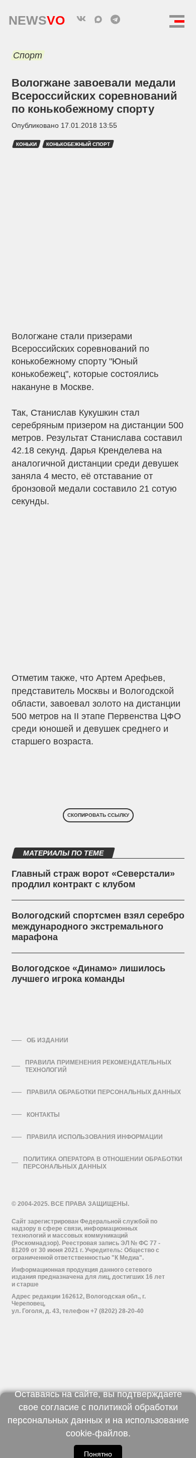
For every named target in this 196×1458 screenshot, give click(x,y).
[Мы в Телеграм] (115, 19)
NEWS (37, 18)
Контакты (43, 1114)
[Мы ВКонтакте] (80, 19)
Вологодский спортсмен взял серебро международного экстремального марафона (98, 926)
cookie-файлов (97, 1433)
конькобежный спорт (78, 144)
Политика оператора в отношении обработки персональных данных (102, 1163)
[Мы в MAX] (98, 19)
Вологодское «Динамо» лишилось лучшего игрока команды (88, 973)
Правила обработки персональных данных (104, 1092)
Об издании (47, 1040)
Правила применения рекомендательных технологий (98, 1066)
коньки (26, 144)
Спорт (27, 55)
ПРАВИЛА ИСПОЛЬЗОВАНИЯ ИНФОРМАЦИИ (95, 1136)
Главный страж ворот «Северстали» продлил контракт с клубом (93, 879)
